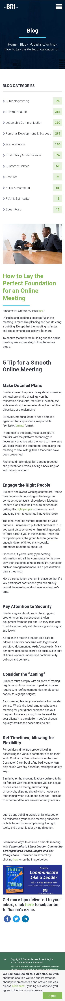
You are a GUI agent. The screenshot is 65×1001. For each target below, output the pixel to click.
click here (18, 986)
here (40, 311)
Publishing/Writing (42, 44)
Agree (52, 996)
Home (13, 44)
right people (24, 509)
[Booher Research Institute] (11, 6)
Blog (23, 44)
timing (19, 425)
